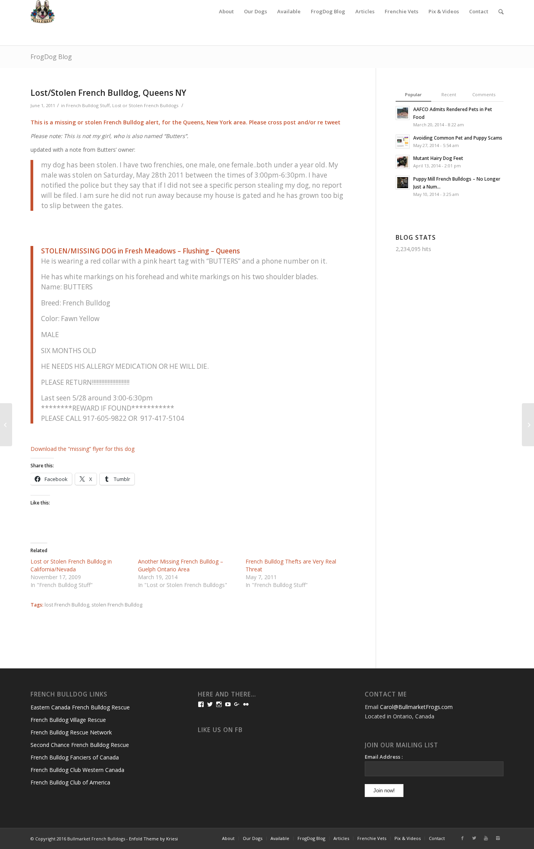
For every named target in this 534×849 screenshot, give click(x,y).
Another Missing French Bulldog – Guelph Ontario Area (180, 565)
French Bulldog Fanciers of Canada (74, 757)
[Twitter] (474, 838)
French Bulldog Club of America (70, 782)
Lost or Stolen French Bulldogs (145, 105)
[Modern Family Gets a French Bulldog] (6, 424)
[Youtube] (486, 838)
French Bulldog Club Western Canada (77, 770)
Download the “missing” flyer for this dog (82, 448)
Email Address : (384, 756)
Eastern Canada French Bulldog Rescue (80, 707)
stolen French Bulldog (116, 604)
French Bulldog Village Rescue (68, 719)
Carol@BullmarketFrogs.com (416, 707)
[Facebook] (462, 838)
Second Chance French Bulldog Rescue (79, 744)
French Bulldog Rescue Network (71, 732)
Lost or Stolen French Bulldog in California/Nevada (71, 565)
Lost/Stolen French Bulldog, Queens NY (108, 92)
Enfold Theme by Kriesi (153, 839)
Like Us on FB (220, 730)
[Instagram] (498, 838)
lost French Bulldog (67, 604)
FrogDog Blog (51, 56)
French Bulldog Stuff (88, 105)
